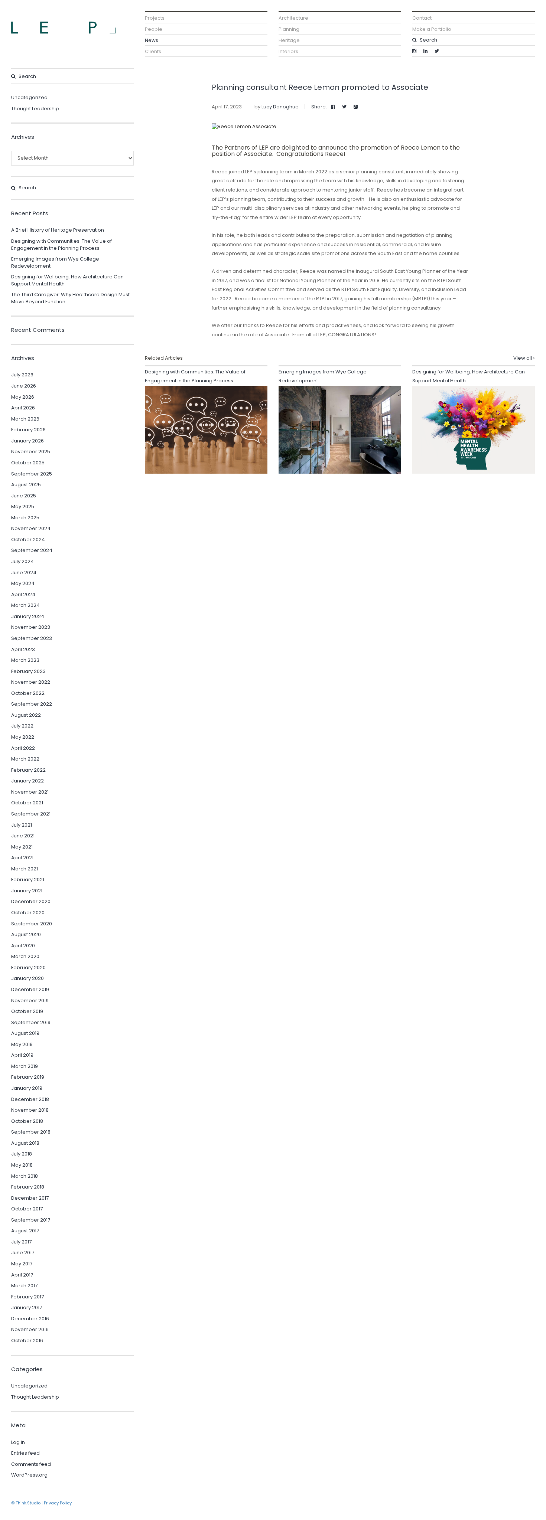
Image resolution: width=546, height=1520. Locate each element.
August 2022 (26, 715)
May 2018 (22, 1164)
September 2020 (31, 923)
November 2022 (30, 682)
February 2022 (28, 770)
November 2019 (30, 1000)
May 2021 (22, 846)
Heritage (289, 40)
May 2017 (21, 1263)
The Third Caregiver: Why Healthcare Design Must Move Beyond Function (70, 298)
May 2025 (22, 506)
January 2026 (27, 440)
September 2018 (31, 1131)
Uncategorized (29, 97)
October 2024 (28, 539)
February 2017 (27, 1296)
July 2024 (22, 561)
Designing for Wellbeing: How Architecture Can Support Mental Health (67, 280)
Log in (18, 1442)
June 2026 (23, 385)
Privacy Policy (58, 1503)
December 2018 (30, 1099)
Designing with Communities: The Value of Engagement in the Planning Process (61, 245)
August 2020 (26, 934)
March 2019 (24, 1066)
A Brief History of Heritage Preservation (57, 229)
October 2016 (27, 1340)
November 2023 (30, 627)
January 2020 (27, 978)
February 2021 (27, 879)
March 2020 (25, 956)
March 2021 (24, 868)
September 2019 (31, 1022)
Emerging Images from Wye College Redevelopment (55, 262)
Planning (289, 29)
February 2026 (28, 429)
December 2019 (30, 989)
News (151, 40)
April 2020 (23, 945)
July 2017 (21, 1241)
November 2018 (30, 1110)
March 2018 (24, 1176)
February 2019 (27, 1077)
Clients (153, 51)
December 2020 (31, 901)
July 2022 (22, 725)
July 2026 (22, 374)
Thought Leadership (35, 108)
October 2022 (28, 693)
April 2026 (23, 407)
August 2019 (25, 1033)
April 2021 (22, 857)
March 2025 (25, 517)
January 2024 (27, 616)
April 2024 (23, 594)
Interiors (288, 51)
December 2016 (30, 1318)
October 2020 (28, 912)
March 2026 (25, 418)
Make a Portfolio (431, 29)
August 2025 (26, 484)
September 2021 (31, 813)
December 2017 (30, 1198)
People (153, 29)
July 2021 (21, 824)
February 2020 (28, 967)
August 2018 (25, 1143)
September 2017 (30, 1219)
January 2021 (26, 890)
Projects (155, 18)
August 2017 (25, 1230)
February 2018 (27, 1186)
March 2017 (24, 1285)
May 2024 (23, 583)
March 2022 (25, 758)
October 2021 (27, 802)
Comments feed (31, 1464)
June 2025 (23, 495)
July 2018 (21, 1153)
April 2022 (23, 748)
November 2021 (30, 791)
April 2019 (22, 1055)
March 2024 (25, 605)
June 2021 (23, 835)
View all (523, 358)
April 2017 (22, 1274)
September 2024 (31, 550)
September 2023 (31, 638)
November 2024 (31, 528)
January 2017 (26, 1307)
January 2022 (27, 780)
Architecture (293, 18)
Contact (422, 18)
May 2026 (22, 397)
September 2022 (31, 703)
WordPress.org (29, 1474)
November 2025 (30, 451)
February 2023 (28, 671)
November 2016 (30, 1329)
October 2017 (27, 1208)
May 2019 (22, 1044)
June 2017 (22, 1252)
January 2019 (26, 1088)
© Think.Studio (25, 1503)
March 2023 (25, 660)
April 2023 (23, 649)
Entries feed (25, 1453)
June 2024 (23, 572)
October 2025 (28, 462)
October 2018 (27, 1121)
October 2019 (27, 1011)
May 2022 (22, 737)
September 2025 (31, 473)
